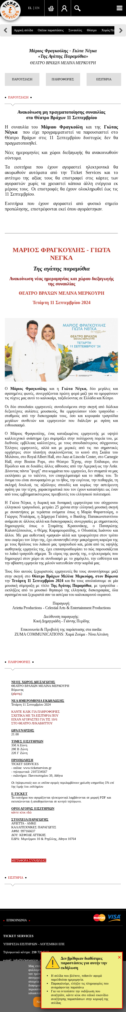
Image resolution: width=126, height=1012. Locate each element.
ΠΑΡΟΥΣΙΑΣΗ (22, 79)
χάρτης (16, 693)
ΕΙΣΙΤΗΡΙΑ (103, 79)
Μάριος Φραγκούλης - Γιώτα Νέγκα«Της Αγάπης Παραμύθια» (63, 53)
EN (37, 8)
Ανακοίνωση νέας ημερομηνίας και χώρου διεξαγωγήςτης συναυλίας (61, 281)
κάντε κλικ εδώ (21, 812)
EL (30, 8)
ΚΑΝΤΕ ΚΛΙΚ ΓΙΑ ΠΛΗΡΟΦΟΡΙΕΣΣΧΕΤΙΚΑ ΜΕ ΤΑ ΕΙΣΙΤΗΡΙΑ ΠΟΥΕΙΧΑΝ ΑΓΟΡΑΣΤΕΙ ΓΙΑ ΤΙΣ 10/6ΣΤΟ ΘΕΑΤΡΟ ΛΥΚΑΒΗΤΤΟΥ (35, 717)
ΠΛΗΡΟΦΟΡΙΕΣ (63, 79)
